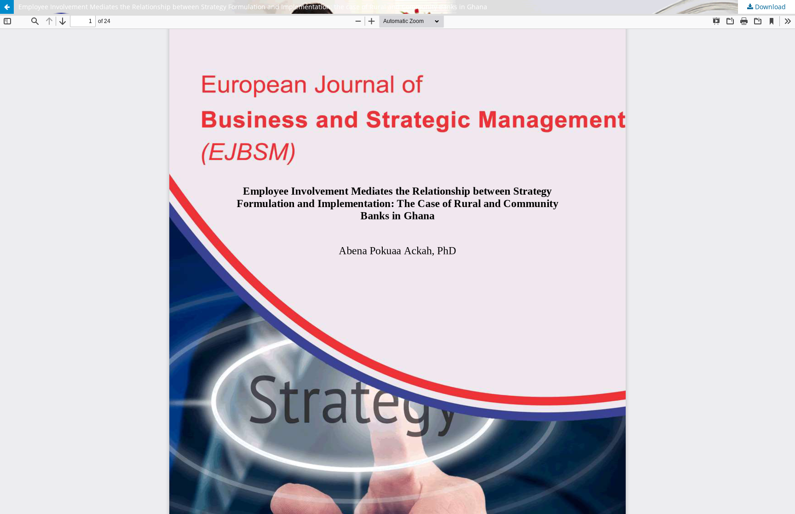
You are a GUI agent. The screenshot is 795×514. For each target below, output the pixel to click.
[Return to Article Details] (7, 7)
